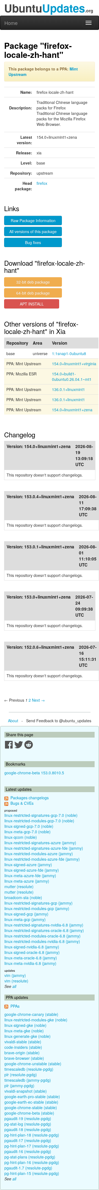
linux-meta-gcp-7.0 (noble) (27, 831)
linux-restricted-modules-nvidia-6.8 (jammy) (42, 941)
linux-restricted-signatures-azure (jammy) (40, 842)
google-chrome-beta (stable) (29, 1113)
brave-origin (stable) (22, 1052)
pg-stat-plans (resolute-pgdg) (29, 1157)
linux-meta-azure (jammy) (26, 881)
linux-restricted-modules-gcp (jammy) (36, 908)
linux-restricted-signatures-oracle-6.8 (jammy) (44, 930)
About (13, 720)
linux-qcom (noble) (20, 837)
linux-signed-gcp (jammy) (26, 914)
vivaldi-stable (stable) (22, 1041)
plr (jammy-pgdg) (19, 1085)
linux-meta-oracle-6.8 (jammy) (30, 957)
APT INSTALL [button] (32, 304)
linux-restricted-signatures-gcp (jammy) (38, 903)
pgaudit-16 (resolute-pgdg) (27, 1151)
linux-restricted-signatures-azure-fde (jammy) (43, 848)
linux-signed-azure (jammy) (28, 864)
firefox (42, 183)
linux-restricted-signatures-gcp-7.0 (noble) (41, 815)
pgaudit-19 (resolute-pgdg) (27, 1118)
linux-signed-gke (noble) (25, 1025)
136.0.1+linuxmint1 (68, 389)
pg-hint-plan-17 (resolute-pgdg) (31, 1146)
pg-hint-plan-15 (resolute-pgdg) (31, 1173)
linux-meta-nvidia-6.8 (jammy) (30, 963)
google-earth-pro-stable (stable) (32, 1096)
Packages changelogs (29, 797)
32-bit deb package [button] (33, 282)
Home (11, 22)
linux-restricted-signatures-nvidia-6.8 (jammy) (43, 925)
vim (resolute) (16, 981)
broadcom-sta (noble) (23, 897)
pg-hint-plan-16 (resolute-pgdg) (31, 1162)
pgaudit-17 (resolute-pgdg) (27, 1140)
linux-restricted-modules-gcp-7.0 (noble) (39, 820)
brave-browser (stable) (24, 1058)
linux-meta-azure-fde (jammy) (30, 875)
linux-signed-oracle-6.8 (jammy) (32, 952)
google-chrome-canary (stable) (31, 1014)
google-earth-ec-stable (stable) (31, 1102)
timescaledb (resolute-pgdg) (28, 1069)
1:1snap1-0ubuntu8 (69, 353)
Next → (38, 700)
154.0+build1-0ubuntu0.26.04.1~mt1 (72, 376)
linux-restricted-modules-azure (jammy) (38, 853)
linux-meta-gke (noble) (24, 1030)
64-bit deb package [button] (33, 293)
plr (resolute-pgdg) (20, 1074)
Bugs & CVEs (22, 803)
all (14, 986)
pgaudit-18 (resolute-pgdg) (27, 1129)
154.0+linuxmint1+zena (72, 409)
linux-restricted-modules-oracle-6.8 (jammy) (42, 936)
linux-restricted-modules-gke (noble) (35, 1019)
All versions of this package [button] (33, 231)
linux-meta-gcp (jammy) (25, 919)
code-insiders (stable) (23, 1047)
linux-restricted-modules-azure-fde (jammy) (42, 859)
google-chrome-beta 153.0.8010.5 (34, 772)
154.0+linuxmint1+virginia (74, 363)
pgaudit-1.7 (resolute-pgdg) (28, 1168)
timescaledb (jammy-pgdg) (27, 1080)
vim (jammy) (15, 975)
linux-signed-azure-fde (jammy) (31, 870)
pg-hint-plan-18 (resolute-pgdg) (31, 1135)
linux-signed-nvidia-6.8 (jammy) (31, 947)
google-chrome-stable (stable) (30, 1107)
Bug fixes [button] (33, 242)
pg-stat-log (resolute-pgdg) (27, 1124)
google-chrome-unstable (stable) (32, 1063)
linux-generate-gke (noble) (27, 1036)
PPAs (15, 1006)
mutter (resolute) (19, 886)
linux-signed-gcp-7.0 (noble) (28, 826)
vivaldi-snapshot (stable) (25, 1091)
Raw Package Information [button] (33, 220)
